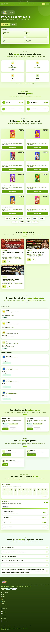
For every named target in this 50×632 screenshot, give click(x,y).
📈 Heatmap (3, 611)
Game (19, 3)
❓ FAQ (2, 603)
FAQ (36, 3)
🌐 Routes (3, 601)
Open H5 (5, 428)
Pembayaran (28, 3)
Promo (23, 3)
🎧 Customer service (5, 621)
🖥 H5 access (3, 609)
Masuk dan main (12, 147)
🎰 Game (3, 596)
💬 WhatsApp (3, 620)
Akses (33, 3)
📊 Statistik (3, 594)
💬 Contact (3, 613)
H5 (47, 3)
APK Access (5, 24)
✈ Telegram (3, 618)
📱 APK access (4, 608)
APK (44, 3)
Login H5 (13, 24)
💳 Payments (3, 599)
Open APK (12, 428)
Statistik (14, 3)
